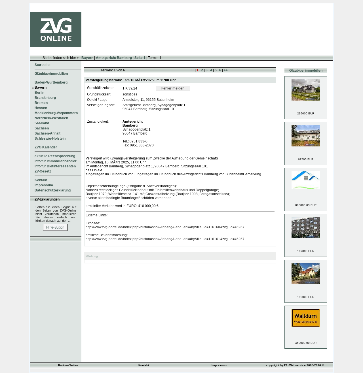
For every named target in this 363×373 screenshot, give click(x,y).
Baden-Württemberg (51, 82)
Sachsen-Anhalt (47, 133)
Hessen (41, 108)
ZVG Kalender (46, 147)
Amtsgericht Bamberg (114, 58)
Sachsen (42, 128)
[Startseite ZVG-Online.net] (55, 46)
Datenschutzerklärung (53, 190)
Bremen (41, 103)
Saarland (42, 123)
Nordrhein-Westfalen (51, 118)
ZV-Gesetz (43, 171)
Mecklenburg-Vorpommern (56, 113)
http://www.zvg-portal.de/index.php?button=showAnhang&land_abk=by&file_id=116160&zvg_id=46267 (165, 227)
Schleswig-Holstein (50, 138)
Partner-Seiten (68, 365)
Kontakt (41, 180)
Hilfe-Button (55, 227)
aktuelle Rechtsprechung (55, 156)
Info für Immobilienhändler (56, 161)
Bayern (87, 58)
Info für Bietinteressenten (55, 166)
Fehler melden (172, 88)
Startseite (42, 65)
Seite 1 (139, 58)
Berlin (39, 93)
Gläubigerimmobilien (51, 74)
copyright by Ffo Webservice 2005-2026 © (295, 365)
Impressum (44, 185)
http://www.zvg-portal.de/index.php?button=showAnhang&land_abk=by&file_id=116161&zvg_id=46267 (165, 239)
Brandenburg (45, 98)
